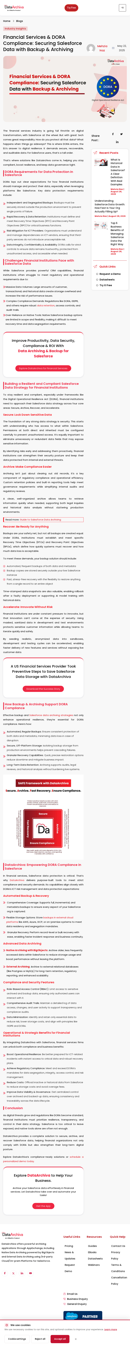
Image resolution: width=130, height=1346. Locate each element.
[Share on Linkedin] (117, 142)
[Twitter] (13, 1273)
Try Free (71, 7)
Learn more (110, 1329)
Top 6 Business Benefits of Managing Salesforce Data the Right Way (117, 233)
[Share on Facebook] (113, 134)
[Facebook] (5, 1273)
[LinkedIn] (22, 1273)
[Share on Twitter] (121, 134)
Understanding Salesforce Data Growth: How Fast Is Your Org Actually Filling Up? (110, 206)
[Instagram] (30, 1273)
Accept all (60, 1338)
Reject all (40, 1338)
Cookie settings (17, 1338)
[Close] (75, 1339)
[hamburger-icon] (122, 8)
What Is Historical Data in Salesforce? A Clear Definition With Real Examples (118, 172)
